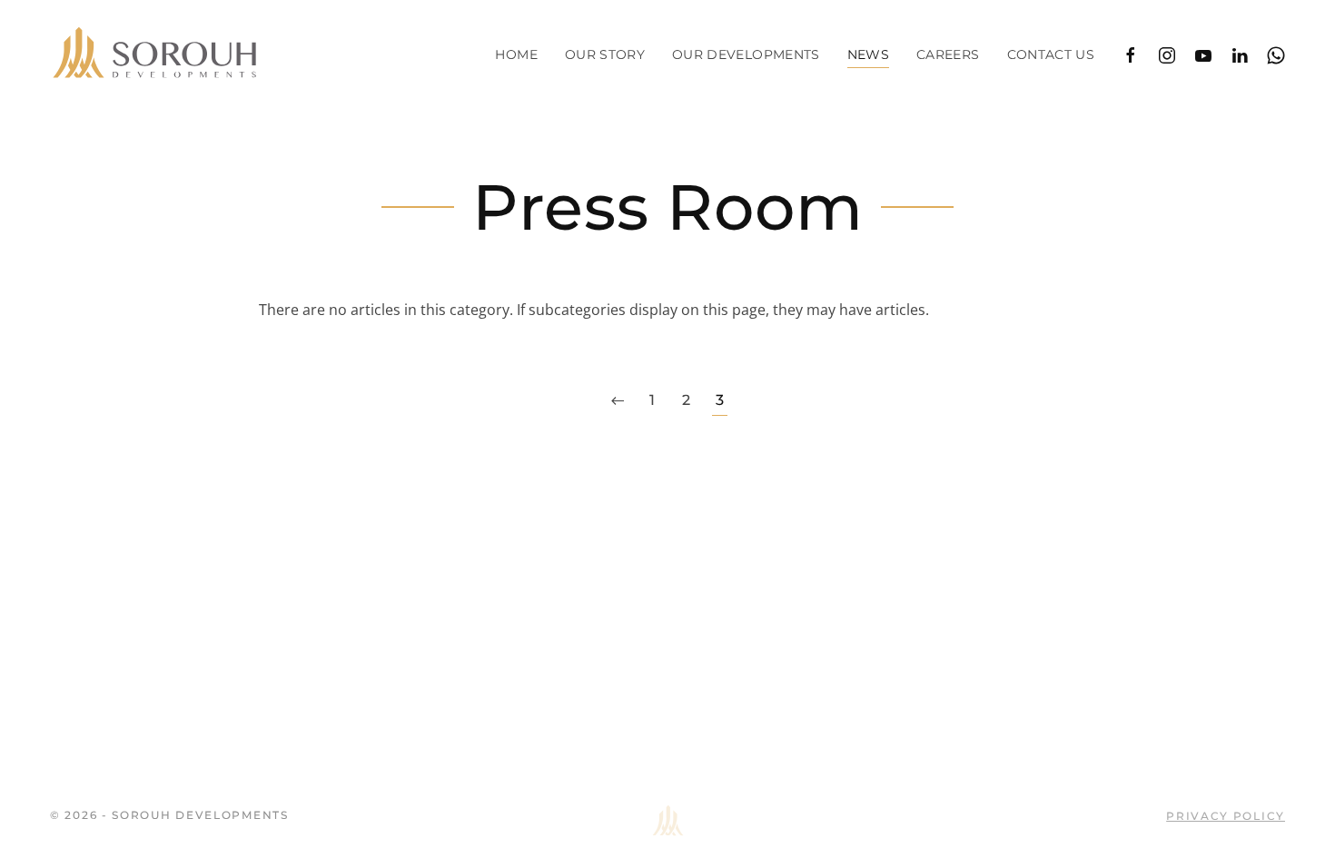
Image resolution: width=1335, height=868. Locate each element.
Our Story (605, 54)
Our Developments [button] (746, 54)
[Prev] (618, 401)
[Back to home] (154, 54)
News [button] (868, 54)
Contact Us (1051, 54)
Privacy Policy (1225, 816)
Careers (947, 54)
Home (516, 54)
